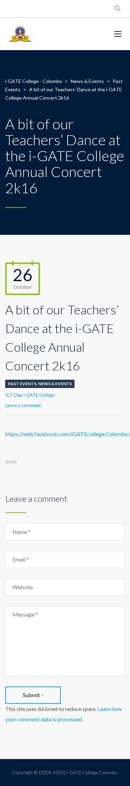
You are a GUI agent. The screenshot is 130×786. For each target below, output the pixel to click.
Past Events (22, 383)
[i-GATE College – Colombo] (54, 34)
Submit (31, 695)
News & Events (55, 383)
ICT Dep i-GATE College (29, 395)
